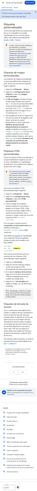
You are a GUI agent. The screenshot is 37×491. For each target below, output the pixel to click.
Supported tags (12, 417)
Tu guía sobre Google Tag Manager (18, 413)
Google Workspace (17, 13)
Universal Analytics (12, 472)
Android (12, 344)
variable (17, 236)
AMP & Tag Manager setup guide (17, 442)
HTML (11, 40)
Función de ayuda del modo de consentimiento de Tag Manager (17, 460)
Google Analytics (12, 421)
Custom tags (11, 438)
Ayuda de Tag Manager (14, 3)
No (23, 372)
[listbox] (9, 487)
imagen (6, 40)
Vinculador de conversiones (15, 434)
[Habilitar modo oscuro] (18, 487)
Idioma (7, 485)
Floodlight (10, 429)
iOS (5, 344)
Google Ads (10, 425)
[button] (3, 2)
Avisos (16, 7)
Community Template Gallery (15, 455)
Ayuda (5, 408)
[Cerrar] (35, 12)
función (17, 40)
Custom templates (12, 450)
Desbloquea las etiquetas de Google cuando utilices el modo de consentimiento (20, 466)
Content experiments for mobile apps (18, 446)
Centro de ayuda (7, 7)
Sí (13, 372)
